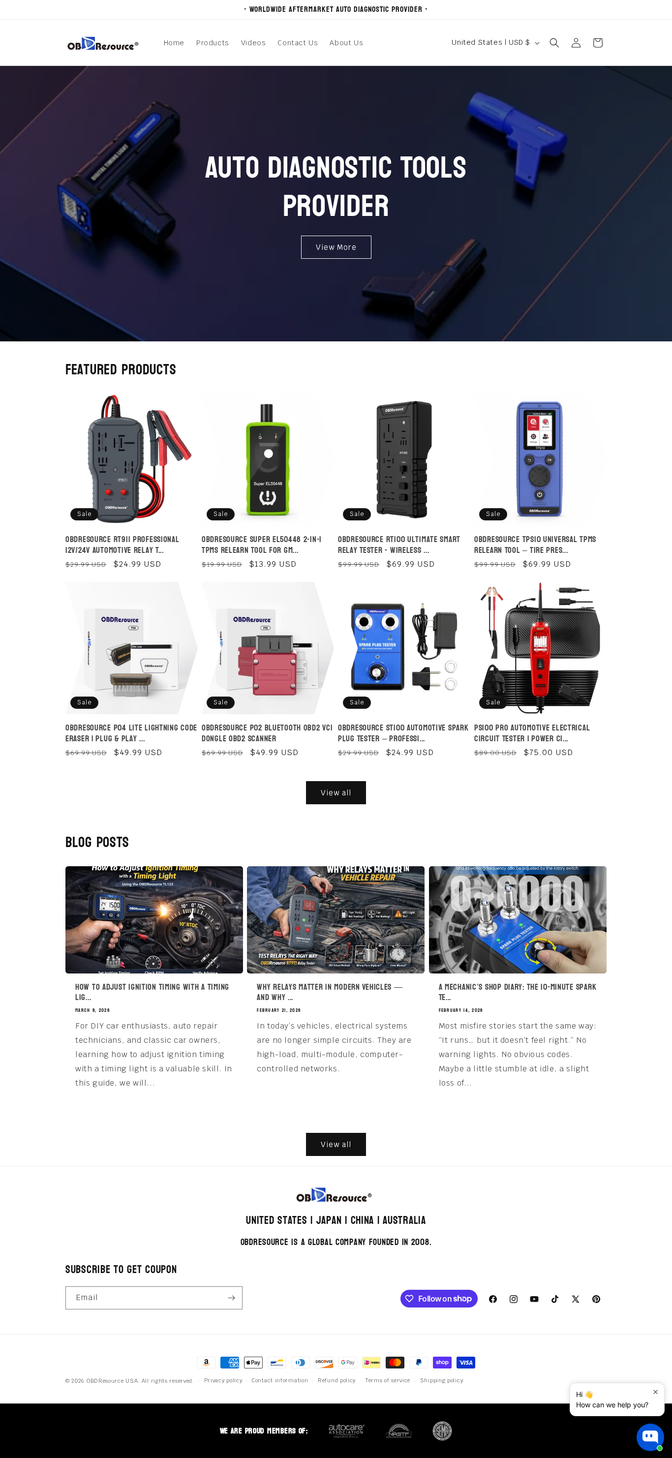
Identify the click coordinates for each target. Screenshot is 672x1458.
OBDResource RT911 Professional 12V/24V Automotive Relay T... (122, 544)
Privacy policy (223, 1380)
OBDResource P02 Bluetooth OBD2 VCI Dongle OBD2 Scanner (267, 733)
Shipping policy (441, 1380)
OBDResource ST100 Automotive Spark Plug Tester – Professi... (403, 733)
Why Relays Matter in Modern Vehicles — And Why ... (329, 992)
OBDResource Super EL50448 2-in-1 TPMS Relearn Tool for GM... (262, 544)
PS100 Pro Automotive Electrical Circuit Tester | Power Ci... (532, 733)
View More (336, 246)
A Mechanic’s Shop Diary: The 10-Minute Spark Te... (518, 992)
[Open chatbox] (650, 1437)
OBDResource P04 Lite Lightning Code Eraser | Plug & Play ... (131, 733)
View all (336, 792)
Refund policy (337, 1380)
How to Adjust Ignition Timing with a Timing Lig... (152, 992)
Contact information (280, 1380)
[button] (554, 43)
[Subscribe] (231, 1297)
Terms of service (388, 1380)
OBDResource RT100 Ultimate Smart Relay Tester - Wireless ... (399, 544)
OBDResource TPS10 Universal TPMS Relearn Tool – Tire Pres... (535, 544)
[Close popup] (655, 1391)
